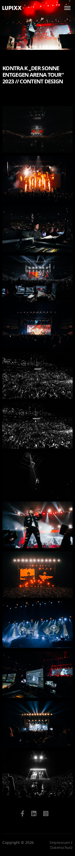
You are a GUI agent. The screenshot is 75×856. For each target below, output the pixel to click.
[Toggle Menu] (67, 8)
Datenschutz (61, 847)
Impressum (60, 842)
